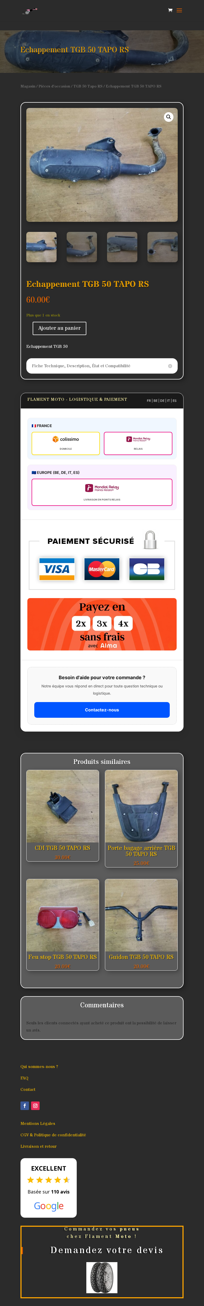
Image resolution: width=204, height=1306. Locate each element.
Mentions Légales (37, 1123)
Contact (27, 1089)
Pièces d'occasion (54, 86)
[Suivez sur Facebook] (24, 1105)
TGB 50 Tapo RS (88, 86)
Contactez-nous (102, 709)
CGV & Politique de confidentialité (53, 1135)
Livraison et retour (38, 1146)
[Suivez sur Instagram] (35, 1105)
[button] (168, 117)
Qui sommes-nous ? (39, 1067)
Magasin (27, 86)
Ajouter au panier (59, 328)
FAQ (24, 1078)
